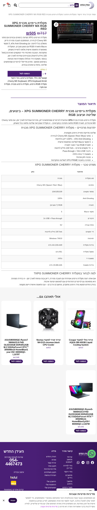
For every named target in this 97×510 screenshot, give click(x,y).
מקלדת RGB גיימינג (38, 84)
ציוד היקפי (82, 14)
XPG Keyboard (34, 81)
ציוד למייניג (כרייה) (67, 466)
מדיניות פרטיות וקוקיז (49, 506)
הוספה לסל (25, 74)
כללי (36, 78)
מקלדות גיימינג (70, 14)
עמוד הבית (91, 14)
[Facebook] (92, 462)
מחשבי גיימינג (69, 482)
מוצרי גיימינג (67, 487)
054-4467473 (13, 462)
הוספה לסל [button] (81, 361)
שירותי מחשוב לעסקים (69, 459)
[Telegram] (82, 462)
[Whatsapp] (78, 462)
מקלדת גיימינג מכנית (20, 84)
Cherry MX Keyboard (17, 81)
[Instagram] (87, 462)
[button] (77, 5)
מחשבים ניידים (68, 476)
